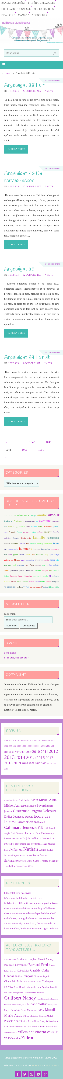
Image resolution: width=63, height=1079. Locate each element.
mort (23, 560)
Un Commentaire (52, 80)
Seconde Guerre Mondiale (21, 576)
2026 (6, 769)
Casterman (21, 811)
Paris (32, 565)
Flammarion (24, 822)
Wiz (30, 866)
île (31, 549)
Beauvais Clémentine (16, 964)
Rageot (15, 855)
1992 (48, 741)
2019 (17, 763)
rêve (50, 571)
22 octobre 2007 (32, 91)
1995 (10, 746)
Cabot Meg (23, 970)
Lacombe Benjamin (18, 1004)
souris (19, 581)
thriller (42, 581)
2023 (43, 763)
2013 (9, 757)
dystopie (55, 527)
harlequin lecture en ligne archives (39, 928)
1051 (41, 449)
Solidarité (55, 576)
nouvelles (20, 565)
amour (53, 514)
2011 (44, 751)
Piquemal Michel (46, 1016)
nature (52, 560)
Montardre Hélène (35, 1010)
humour (24, 548)
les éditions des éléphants (27, 843)
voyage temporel (36, 587)
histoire (56, 543)
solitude (7, 581)
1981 (35, 741)
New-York (7, 565)
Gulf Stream (17, 833)
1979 (31, 741)
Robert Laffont (26, 855)
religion (45, 571)
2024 (49, 763)
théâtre (37, 581)
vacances (49, 581)
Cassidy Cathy (40, 970)
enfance (27, 532)
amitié (42, 515)
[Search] (54, 53)
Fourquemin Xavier (21, 993)
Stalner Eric (21, 1027)
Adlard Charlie (10, 959)
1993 (52, 741)
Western (45, 587)
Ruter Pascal (53, 1021)
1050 (24, 449)
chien (10, 527)
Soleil (29, 860)
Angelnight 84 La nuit (27, 357)
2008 (22, 752)
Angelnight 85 (19, 269)
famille (39, 537)
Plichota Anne (12, 1020)
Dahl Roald (14, 987)
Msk (21, 850)
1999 (29, 746)
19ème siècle (8, 516)
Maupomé (52, 1004)
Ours (26, 565)
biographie (55, 521)
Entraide (16, 538)
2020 (25, 763)
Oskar (42, 849)
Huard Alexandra (44, 999)
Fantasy (7, 543)
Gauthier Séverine (36, 993)
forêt (27, 543)
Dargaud (36, 811)
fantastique (53, 537)
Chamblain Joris (13, 981)
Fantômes (14, 543)
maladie (7, 560)
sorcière (13, 581)
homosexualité (13, 549)
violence (20, 587)
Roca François (41, 1021)
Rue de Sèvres (40, 855)
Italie (10, 555)
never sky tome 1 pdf (23, 923)
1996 (14, 746)
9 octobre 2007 (31, 363)
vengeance (55, 581)
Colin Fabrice (28, 982)
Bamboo (31, 805)
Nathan (30, 849)
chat (5, 527)
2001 (38, 746)
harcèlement (48, 543)
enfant (34, 532)
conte (22, 526)
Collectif (37, 982)
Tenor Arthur (31, 1027)
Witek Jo (52, 1032)
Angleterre (8, 521)
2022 (38, 763)
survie (31, 581)
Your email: (10, 613)
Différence (47, 527)
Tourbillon (10, 866)
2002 (43, 746)
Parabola (37, 1065)
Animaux (19, 521)
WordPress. (52, 1065)
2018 (8, 763)
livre (33, 555)
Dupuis (29, 816)
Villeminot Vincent (32, 1032)
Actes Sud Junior (21, 800)
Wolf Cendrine (12, 1038)
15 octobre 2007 (32, 186)
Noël (14, 565)
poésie (49, 565)
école (6, 532)
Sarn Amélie (10, 1026)
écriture (19, 532)
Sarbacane (11, 860)
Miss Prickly (21, 1010)
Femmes (22, 543)
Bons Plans (10, 652)
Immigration (55, 549)
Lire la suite (16, 149)
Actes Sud (8, 800)
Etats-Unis (26, 538)
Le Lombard (44, 838)
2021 (31, 763)
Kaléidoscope (47, 833)
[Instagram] (38, 1074)
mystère (46, 560)
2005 (6, 752)
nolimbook (10, 918)
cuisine (34, 527)
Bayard (41, 805)
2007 (17, 752)
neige (57, 560)
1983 (39, 741)
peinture (38, 565)
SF (50, 576)
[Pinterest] (45, 1074)
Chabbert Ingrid (41, 976)
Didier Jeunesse (14, 816)
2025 (54, 763)
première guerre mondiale (21, 570)
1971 (27, 741)
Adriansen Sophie (27, 959)
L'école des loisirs (13, 838)
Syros (36, 860)
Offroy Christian (30, 1016)
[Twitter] (25, 1074)
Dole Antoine (43, 987)
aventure (45, 521)
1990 (44, 741)
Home (8, 73)
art (37, 521)
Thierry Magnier (49, 860)
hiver (5, 549)
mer (12, 560)
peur (44, 565)
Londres (39, 555)
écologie (12, 532)
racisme (38, 571)
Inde (5, 555)
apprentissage (29, 521)
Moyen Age (30, 560)
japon (15, 554)
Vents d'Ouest (21, 866)
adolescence (22, 515)
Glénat (43, 827)
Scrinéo (22, 861)
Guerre (33, 543)
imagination (45, 549)
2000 (33, 746)
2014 (20, 757)
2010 (36, 752)
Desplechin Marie (27, 987)
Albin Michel (39, 800)
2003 (48, 746)
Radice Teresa (27, 1021)
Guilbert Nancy (20, 998)
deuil (40, 526)
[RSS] (31, 1074)
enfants (40, 532)
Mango (43, 843)
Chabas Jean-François (18, 976)
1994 (6, 746)
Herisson (13, 91)
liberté (27, 555)
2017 (49, 758)
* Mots (49, 91)
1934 (6, 741)
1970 (22, 741)
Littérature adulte (41, 3)
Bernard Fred (38, 965)
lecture (21, 555)
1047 (32, 441)
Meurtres (17, 560)
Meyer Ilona (10, 1010)
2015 (31, 757)
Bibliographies (43, 9)
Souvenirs (25, 581)
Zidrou (27, 1037)
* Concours (39, 15)
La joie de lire (30, 838)
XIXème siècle (53, 587)
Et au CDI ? (8, 15)
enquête (48, 532)
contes (28, 527)
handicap (40, 543)
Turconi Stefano (45, 1026)
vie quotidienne (10, 587)
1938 (14, 741)
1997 (19, 746)
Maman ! (23, 15)
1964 (18, 741)
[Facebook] (18, 1074)
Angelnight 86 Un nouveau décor (23, 177)
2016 (40, 757)
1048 (48, 441)
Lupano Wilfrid (37, 1004)
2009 (28, 752)
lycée (51, 555)
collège (15, 527)
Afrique (33, 516)
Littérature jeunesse (16, 9)
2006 (11, 752)
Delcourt (49, 811)
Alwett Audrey (45, 959)
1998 (24, 746)
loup (46, 554)
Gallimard (39, 822)
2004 (53, 746)
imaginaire (36, 549)
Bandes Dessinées (13, 3)
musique (39, 560)
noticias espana (31, 902)
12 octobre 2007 (32, 275)
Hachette (29, 833)
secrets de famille (40, 576)
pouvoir (6, 571)
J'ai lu (38, 833)
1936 (10, 741)
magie (56, 554)
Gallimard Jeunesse (20, 827)
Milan (14, 849)
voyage (26, 587)
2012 (53, 751)
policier (56, 565)
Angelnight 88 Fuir (24, 85)
